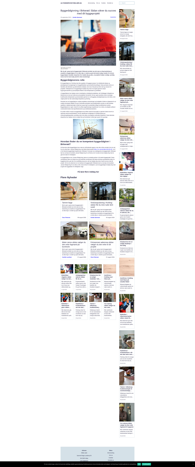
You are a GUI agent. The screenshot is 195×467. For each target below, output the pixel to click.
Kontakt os (110, 3)
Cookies (103, 3)
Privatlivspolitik (146, 464)
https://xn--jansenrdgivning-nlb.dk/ (103, 149)
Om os (98, 3)
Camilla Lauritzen (67, 257)
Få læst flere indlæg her (88, 172)
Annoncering (91, 3)
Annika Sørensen (77, 17)
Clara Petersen (66, 217)
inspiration (113, 17)
